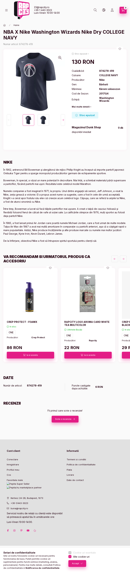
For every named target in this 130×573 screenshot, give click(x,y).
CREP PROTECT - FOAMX (22, 321)
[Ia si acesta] (30, 355)
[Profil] (112, 10)
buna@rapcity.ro (19, 508)
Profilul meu (13, 469)
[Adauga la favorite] (119, 49)
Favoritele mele (15, 480)
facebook (7, 530)
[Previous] (9, 120)
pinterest (21, 530)
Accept (75, 563)
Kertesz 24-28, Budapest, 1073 (27, 498)
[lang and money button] (103, 10)
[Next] (63, 120)
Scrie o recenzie (63, 419)
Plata (69, 469)
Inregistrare (13, 464)
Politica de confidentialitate (81, 464)
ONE (11, 332)
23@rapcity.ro (41, 7)
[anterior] (114, 258)
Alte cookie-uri (81, 556)
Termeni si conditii (76, 459)
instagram (14, 530)
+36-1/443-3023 (19, 503)
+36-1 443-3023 (43, 10)
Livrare (70, 474)
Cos (9, 474)
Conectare (12, 459)
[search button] (95, 10)
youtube (28, 530)
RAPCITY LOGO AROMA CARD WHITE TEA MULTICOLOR (87, 323)
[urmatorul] (123, 258)
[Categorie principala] (4, 25)
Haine (16, 25)
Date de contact (75, 480)
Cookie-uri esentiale (84, 552)
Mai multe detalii (81, 106)
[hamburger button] (6, 10)
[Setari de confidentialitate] (34, 530)
